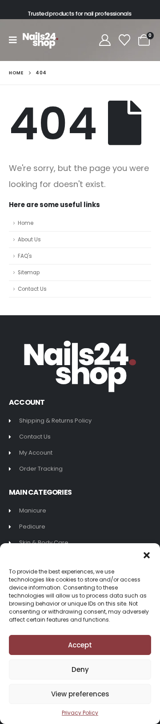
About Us (29, 239)
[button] (146, 554)
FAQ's (25, 256)
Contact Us (32, 289)
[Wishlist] (125, 40)
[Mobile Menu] (16, 40)
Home (25, 223)
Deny (80, 669)
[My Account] (105, 40)
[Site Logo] (40, 40)
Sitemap (29, 272)
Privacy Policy (80, 712)
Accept (80, 645)
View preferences (80, 694)
